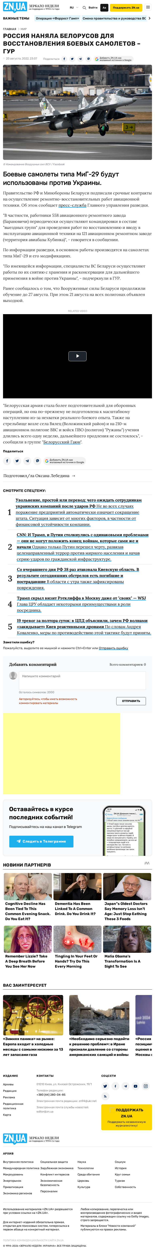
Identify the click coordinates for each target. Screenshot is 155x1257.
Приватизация (13, 1187)
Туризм (120, 1181)
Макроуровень (13, 1174)
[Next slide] (149, 18)
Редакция (10, 1091)
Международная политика (21, 1168)
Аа (104, 7)
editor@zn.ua (45, 1111)
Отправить (131, 701)
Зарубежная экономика (56, 1168)
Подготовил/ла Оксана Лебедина (36, 475)
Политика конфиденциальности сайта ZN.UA (33, 1240)
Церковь (83, 1181)
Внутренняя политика (18, 1162)
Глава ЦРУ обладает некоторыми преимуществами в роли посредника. (81, 604)
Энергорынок (12, 1181)
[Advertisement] (61, 753)
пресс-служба (72, 205)
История (121, 1168)
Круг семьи (122, 1174)
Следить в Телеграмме (44, 841)
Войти (93, 7)
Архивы (8, 1084)
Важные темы (16, 18)
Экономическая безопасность (51, 1183)
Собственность (125, 1187)
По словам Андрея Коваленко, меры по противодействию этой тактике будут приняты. (84, 626)
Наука (82, 1162)
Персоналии (49, 1191)
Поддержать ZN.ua (126, 7)
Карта (7, 1115)
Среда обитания (89, 1174)
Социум (120, 1162)
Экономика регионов (17, 1193)
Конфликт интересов (54, 1174)
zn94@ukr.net (87, 1101)
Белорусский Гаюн (61, 441)
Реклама (9, 1097)
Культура (84, 1187)
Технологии (86, 1168)
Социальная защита (54, 1162)
